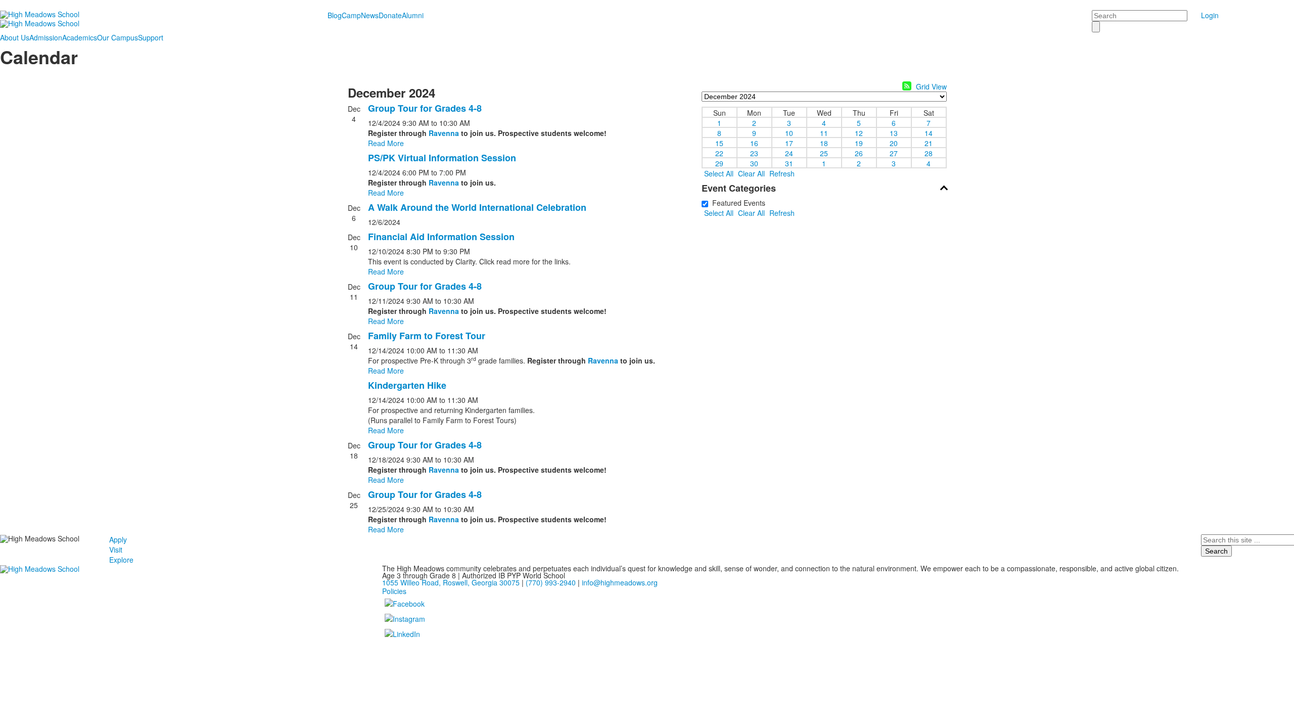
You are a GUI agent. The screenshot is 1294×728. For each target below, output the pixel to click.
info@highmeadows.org (620, 582)
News (370, 15)
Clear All (751, 173)
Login (1210, 15)
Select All (718, 173)
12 (859, 132)
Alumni (413, 15)
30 (754, 162)
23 (754, 152)
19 (859, 142)
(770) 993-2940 (551, 582)
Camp (351, 15)
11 (824, 132)
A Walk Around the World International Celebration (477, 207)
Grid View (931, 86)
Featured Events (736, 203)
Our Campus (117, 37)
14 (929, 132)
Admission (45, 37)
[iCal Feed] (906, 85)
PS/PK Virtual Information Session (442, 157)
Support (150, 37)
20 (894, 142)
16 (754, 142)
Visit (115, 549)
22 (719, 152)
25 (824, 152)
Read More (386, 143)
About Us (14, 37)
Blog (335, 15)
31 (789, 162)
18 (824, 142)
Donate (390, 15)
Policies (394, 591)
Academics (79, 37)
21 (929, 142)
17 (789, 142)
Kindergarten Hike (407, 385)
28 (929, 152)
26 (859, 152)
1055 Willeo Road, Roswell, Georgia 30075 (451, 582)
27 (894, 152)
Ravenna (444, 133)
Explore (121, 560)
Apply (118, 539)
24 (789, 152)
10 (789, 132)
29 (719, 162)
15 (719, 142)
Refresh (782, 173)
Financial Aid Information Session (441, 236)
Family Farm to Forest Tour (426, 335)
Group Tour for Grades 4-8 (425, 108)
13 (894, 132)
